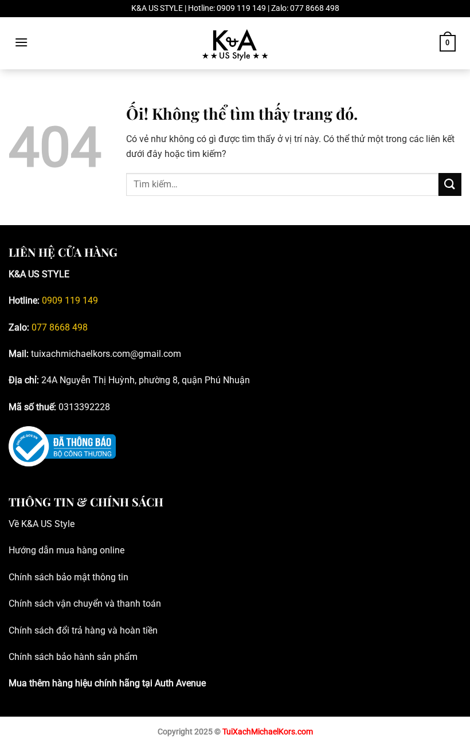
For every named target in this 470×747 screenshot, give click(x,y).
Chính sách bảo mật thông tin (68, 577)
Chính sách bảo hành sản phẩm (73, 656)
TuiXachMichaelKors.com (267, 732)
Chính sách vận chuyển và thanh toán (85, 603)
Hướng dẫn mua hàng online (66, 550)
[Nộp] (449, 184)
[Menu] (21, 42)
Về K (18, 523)
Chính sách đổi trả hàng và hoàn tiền (83, 630)
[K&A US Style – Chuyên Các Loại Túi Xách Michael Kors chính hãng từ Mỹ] (235, 43)
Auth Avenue (180, 683)
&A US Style (51, 523)
